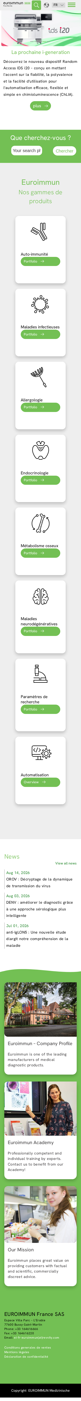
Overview (31, 782)
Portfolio (30, 261)
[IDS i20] (40, 28)
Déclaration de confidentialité (26, 1357)
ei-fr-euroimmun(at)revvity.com (36, 1337)
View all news (66, 863)
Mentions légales (16, 1352)
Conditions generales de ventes (27, 1347)
